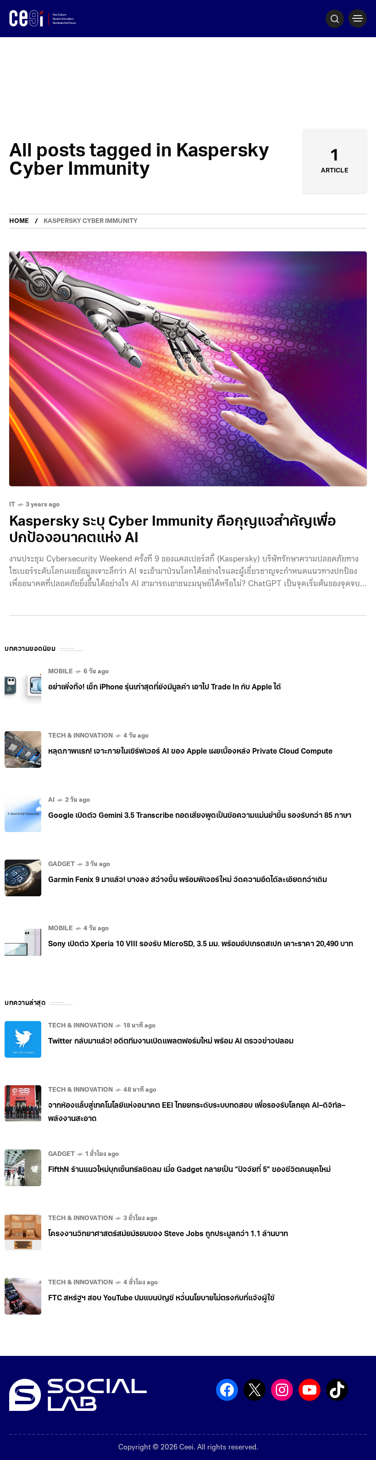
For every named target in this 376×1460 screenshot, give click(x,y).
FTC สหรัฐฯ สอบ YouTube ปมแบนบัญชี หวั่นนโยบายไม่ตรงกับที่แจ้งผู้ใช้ (161, 1298)
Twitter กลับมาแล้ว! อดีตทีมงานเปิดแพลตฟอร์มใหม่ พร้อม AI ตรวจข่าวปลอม (170, 1041)
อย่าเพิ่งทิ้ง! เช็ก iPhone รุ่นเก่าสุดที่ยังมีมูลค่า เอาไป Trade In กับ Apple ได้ (164, 687)
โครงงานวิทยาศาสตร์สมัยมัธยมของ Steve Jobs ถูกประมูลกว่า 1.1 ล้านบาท (168, 1234)
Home (19, 221)
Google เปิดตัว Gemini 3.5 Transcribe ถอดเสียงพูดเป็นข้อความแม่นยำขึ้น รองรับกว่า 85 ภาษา (199, 816)
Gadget (61, 864)
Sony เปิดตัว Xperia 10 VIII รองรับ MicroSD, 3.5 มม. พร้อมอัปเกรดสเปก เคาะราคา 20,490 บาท (200, 944)
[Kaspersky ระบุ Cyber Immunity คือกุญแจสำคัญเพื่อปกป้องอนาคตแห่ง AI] (188, 368)
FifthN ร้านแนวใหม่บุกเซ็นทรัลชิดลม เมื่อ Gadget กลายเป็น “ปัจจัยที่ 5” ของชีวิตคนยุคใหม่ (189, 1170)
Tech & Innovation (80, 736)
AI (51, 800)
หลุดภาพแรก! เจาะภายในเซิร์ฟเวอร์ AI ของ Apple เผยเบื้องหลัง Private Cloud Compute (190, 751)
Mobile (60, 671)
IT (12, 504)
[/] (357, 18)
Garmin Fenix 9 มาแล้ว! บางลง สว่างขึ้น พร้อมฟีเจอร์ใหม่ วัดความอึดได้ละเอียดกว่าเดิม (187, 880)
